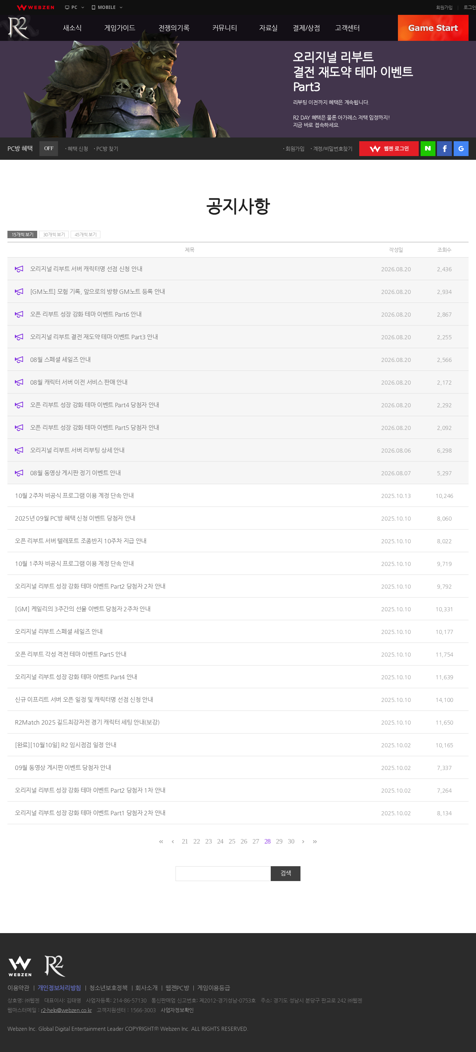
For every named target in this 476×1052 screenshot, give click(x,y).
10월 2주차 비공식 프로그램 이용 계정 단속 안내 (74, 495)
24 (220, 841)
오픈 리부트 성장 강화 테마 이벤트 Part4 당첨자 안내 (94, 404)
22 (196, 841)
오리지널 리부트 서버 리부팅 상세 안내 (77, 450)
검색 (285, 873)
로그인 (470, 7)
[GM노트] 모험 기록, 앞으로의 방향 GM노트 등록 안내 (97, 291)
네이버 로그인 (428, 148)
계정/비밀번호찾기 (333, 149)
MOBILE (107, 7)
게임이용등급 (213, 987)
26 (244, 841)
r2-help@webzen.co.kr (66, 1010)
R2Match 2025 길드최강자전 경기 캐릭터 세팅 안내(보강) (87, 722)
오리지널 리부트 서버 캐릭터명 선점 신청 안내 (86, 268)
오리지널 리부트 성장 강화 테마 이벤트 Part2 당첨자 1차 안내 (90, 790)
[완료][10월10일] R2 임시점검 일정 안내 (65, 744)
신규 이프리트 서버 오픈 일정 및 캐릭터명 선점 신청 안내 (84, 699)
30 (291, 841)
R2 (55, 966)
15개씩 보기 (22, 234)
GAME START (433, 28)
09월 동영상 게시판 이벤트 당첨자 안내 (63, 767)
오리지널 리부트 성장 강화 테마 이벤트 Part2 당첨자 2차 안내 (90, 586)
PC (74, 7)
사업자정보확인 (177, 1010)
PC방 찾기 (107, 149)
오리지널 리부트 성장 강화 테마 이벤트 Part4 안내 (76, 676)
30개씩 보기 (54, 234)
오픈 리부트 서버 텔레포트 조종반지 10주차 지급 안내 (81, 540)
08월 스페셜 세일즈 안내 (60, 359)
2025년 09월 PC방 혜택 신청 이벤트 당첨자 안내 (75, 518)
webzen (35, 7)
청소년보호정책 (108, 987)
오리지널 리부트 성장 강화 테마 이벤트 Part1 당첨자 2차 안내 (90, 812)
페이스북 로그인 (444, 148)
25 (232, 841)
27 (256, 841)
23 (208, 841)
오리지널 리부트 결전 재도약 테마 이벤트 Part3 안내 (94, 336)
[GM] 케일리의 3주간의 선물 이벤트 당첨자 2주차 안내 (82, 608)
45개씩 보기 (86, 234)
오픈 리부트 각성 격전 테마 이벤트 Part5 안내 (70, 654)
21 (185, 841)
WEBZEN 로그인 (389, 148)
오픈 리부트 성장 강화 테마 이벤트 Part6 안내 (86, 314)
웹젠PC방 (177, 987)
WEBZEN (19, 966)
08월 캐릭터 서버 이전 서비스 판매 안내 (79, 382)
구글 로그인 (461, 148)
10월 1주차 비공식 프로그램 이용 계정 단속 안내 (74, 563)
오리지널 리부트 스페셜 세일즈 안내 (58, 631)
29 (279, 841)
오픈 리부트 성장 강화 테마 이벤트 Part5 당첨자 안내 (94, 427)
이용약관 (18, 987)
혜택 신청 (78, 149)
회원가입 (444, 7)
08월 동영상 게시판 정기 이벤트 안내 (75, 472)
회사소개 (146, 987)
